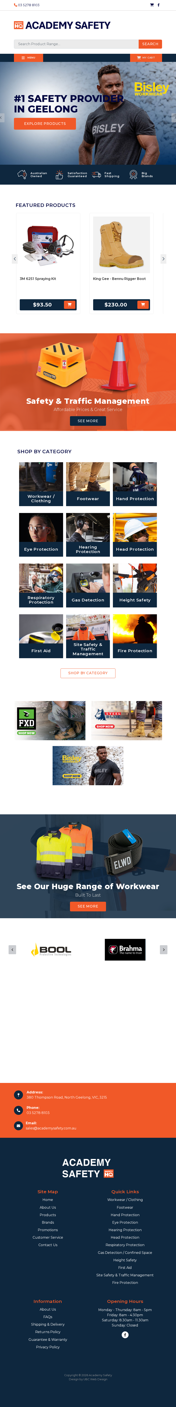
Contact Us (47, 1245)
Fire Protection (125, 1283)
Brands (48, 1222)
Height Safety (125, 1260)
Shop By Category (88, 673)
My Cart (149, 57)
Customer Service (48, 1237)
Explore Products (45, 124)
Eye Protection (125, 1222)
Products (48, 1215)
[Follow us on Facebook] (158, 5)
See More (88, 421)
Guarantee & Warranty (48, 1340)
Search (150, 44)
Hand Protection (125, 1215)
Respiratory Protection (125, 1245)
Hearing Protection (125, 1230)
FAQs (47, 1317)
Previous (12, 949)
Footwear (125, 1207)
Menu (31, 57)
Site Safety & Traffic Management (125, 1275)
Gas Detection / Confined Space (125, 1253)
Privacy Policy (48, 1347)
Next (163, 949)
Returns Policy (48, 1332)
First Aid (125, 1268)
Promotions (48, 1230)
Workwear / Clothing (125, 1200)
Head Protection (125, 1237)
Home (47, 1200)
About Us (48, 1207)
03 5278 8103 (28, 5)
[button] (15, 259)
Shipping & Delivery (48, 1324)
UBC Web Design (95, 1379)
